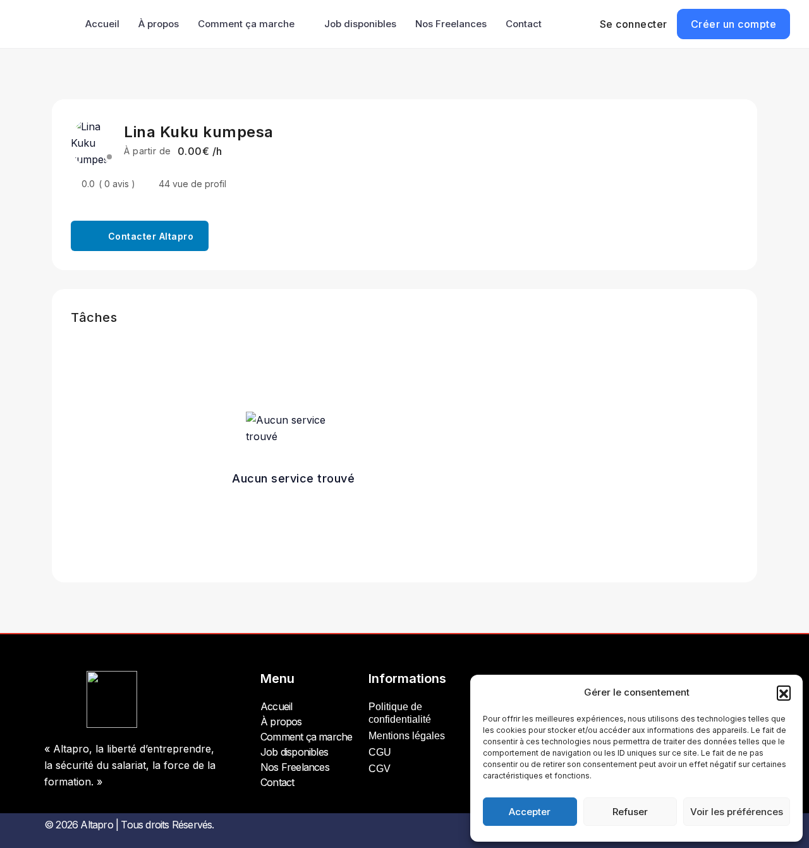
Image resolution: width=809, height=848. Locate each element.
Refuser (630, 812)
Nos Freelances (451, 24)
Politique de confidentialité (399, 713)
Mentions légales (406, 735)
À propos (158, 24)
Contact (524, 24)
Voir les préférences (736, 812)
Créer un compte (734, 24)
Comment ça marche (246, 24)
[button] (783, 692)
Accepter (529, 812)
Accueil (102, 24)
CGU (379, 752)
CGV (379, 768)
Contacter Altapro (151, 236)
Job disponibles (360, 24)
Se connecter (633, 24)
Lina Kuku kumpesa (199, 132)
